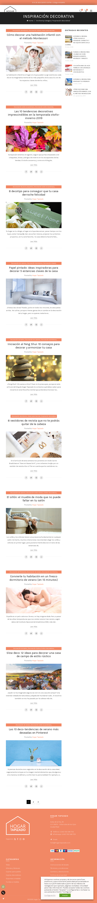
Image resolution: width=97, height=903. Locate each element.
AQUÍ (86, 886)
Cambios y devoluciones (59, 872)
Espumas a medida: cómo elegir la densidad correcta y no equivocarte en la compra (77, 40)
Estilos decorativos (50, 493)
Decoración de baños (17, 340)
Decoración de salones (18, 263)
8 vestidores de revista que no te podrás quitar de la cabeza (34, 422)
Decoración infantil (35, 30)
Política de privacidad (58, 875)
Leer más (33, 85)
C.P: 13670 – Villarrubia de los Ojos (63, 824)
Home (31, 21)
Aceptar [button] (65, 895)
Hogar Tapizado (38, 43)
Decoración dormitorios (20, 30)
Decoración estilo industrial (44, 107)
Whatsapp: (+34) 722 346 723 (64, 834)
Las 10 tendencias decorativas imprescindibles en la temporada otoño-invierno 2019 (34, 115)
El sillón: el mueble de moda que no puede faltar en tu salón (34, 498)
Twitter (31, 92)
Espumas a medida (13, 879)
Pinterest (36, 92)
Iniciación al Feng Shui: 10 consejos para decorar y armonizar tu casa (34, 345)
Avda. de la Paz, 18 (57, 822)
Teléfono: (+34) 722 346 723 (63, 832)
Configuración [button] (49, 895)
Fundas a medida (12, 882)
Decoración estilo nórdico (34, 493)
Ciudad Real (54, 827)
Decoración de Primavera (18, 572)
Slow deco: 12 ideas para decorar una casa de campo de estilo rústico (34, 654)
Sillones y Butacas (13, 868)
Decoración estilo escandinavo (24, 107)
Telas (8, 865)
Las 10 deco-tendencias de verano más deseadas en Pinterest (34, 731)
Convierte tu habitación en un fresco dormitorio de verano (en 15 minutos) (34, 578)
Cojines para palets (13, 872)
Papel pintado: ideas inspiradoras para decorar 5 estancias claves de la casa (33, 269)
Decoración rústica (34, 648)
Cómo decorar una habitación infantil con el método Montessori (34, 36)
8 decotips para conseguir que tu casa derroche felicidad (33, 193)
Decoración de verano (34, 572)
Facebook (26, 92)
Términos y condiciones (59, 868)
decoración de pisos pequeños (23, 187)
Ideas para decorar (48, 30)
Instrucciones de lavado (59, 865)
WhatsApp (41, 92)
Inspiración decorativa (48, 416)
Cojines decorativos (13, 875)
